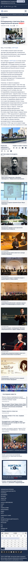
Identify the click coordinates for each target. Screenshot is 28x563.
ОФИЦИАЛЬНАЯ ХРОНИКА (7, 489)
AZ (1, 6)
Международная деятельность (9, 519)
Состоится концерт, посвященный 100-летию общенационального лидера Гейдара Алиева (13, 328)
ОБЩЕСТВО (3, 498)
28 (18, 546)
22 (22, 544)
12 (11, 542)
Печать (12, 25)
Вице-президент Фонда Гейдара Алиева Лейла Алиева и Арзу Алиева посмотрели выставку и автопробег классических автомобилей (14, 405)
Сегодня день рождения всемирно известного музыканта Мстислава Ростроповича (13, 353)
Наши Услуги (4, 521)
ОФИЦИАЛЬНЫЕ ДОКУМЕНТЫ (8, 491)
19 (11, 544)
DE (6, 6)
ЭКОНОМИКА (4, 494)
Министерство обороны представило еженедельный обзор (12, 477)
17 (3, 544)
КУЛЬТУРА (4, 17)
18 (7, 544)
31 (3, 548)
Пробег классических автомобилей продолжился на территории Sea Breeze (12, 455)
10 (3, 542)
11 (7, 542)
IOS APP (3, 530)
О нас (2, 517)
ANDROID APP (4, 528)
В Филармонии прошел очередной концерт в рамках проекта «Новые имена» (12, 278)
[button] (14, 34)
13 (14, 542)
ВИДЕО (2, 511)
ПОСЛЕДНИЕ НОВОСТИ (9, 394)
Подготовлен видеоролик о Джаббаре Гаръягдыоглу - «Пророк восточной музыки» (12, 178)
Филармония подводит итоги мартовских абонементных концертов (12, 228)
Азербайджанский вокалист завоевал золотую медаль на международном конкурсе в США (13, 303)
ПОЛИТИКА (3, 493)
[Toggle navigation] (25, 11)
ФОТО (2, 513)
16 (26, 542)
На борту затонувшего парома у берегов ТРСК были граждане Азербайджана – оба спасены (13, 429)
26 (11, 546)
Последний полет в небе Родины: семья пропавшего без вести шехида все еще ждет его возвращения (13, 423)
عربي (12, 6)
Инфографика (4, 509)
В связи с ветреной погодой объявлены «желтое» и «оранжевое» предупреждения (13, 482)
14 (18, 542)
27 (14, 546)
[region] (14, 440)
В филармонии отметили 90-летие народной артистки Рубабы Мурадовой (12, 379)
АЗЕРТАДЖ (15, 47)
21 (18, 544)
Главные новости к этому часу (10, 411)
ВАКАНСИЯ (3, 522)
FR (8, 6)
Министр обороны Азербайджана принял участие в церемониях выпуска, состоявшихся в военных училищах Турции (14, 398)
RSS (2, 526)
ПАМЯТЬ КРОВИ (5, 507)
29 (22, 546)
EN (4, 6)
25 (7, 546)
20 (14, 544)
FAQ (2, 525)
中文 (15, 6)
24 (3, 546)
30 (26, 546)
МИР (2, 506)
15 (22, 542)
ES (9, 6)
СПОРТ (2, 504)
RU (3, 6)
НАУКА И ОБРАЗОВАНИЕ (7, 502)
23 (26, 544)
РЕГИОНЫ (3, 496)
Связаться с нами (6, 515)
